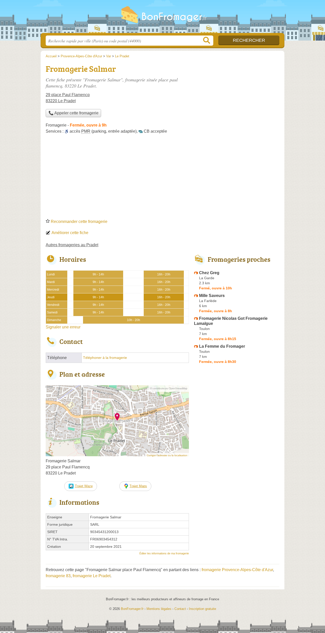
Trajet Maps (138, 486)
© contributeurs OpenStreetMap (168, 388)
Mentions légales (159, 609)
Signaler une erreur (63, 327)
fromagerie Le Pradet (91, 576)
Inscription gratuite (202, 609)
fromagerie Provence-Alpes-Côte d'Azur (237, 570)
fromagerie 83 (58, 576)
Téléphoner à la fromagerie (105, 358)
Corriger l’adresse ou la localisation (167, 455)
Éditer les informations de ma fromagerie (164, 553)
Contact (180, 609)
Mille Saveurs (212, 295)
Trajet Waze (84, 486)
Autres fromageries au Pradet (72, 245)
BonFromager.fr (162, 18)
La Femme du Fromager (222, 346)
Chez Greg (209, 273)
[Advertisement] (162, 178)
